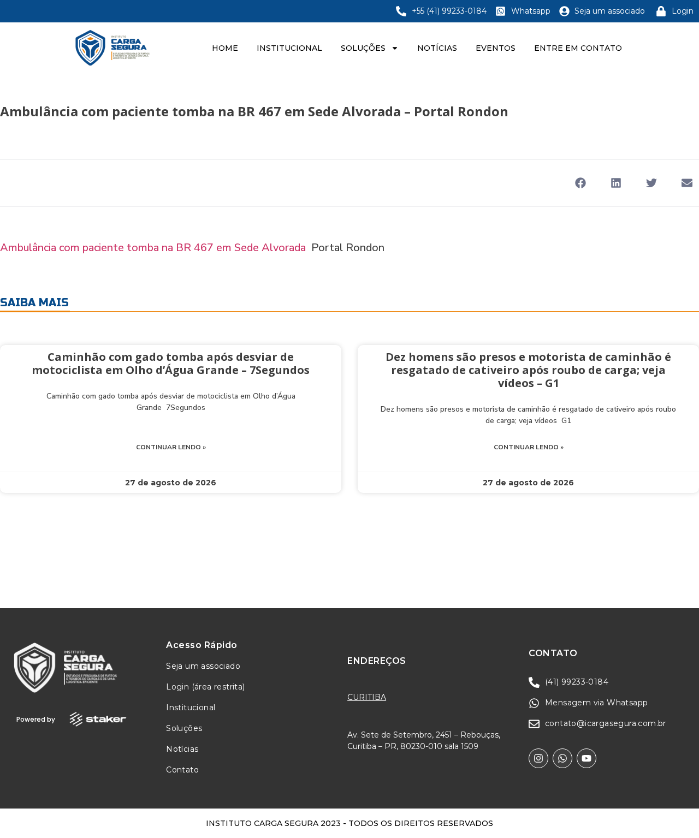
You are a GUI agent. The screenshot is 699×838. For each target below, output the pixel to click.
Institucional (289, 48)
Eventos (496, 48)
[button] (580, 183)
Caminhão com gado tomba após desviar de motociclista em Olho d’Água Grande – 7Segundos (171, 363)
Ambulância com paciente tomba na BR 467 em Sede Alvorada (153, 247)
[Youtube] (586, 758)
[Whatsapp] (562, 758)
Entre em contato (578, 48)
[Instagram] (538, 758)
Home (225, 48)
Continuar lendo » (171, 447)
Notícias (437, 48)
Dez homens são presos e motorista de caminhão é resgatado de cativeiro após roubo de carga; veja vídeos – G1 (528, 369)
